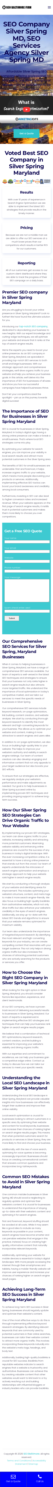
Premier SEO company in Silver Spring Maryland (25, 297)
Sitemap (33, 1463)
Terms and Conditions (19, 1460)
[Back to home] (17, 7)
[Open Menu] (49, 7)
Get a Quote (26, 133)
